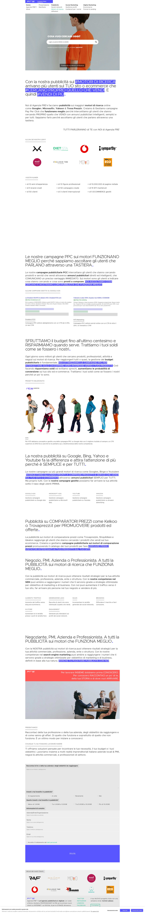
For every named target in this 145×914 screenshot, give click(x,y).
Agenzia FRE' (31, 7)
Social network (56, 7)
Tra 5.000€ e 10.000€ (83, 804)
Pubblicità (55, 5)
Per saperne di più (95, 911)
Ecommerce (87, 7)
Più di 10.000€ (104, 804)
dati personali (52, 842)
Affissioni (54, 11)
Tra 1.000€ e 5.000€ (59, 804)
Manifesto (42, 7)
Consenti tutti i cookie (137, 910)
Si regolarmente (34, 796)
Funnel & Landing (89, 9)
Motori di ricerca (57, 9)
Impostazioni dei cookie (112, 910)
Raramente (79, 796)
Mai (100, 796)
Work (28, 9)
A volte (54, 796)
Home (28, 5)
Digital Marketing (89, 5)
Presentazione (44, 5)
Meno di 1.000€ (34, 804)
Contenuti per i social (73, 9)
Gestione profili (71, 7)
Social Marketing (72, 5)
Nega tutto (125, 910)
